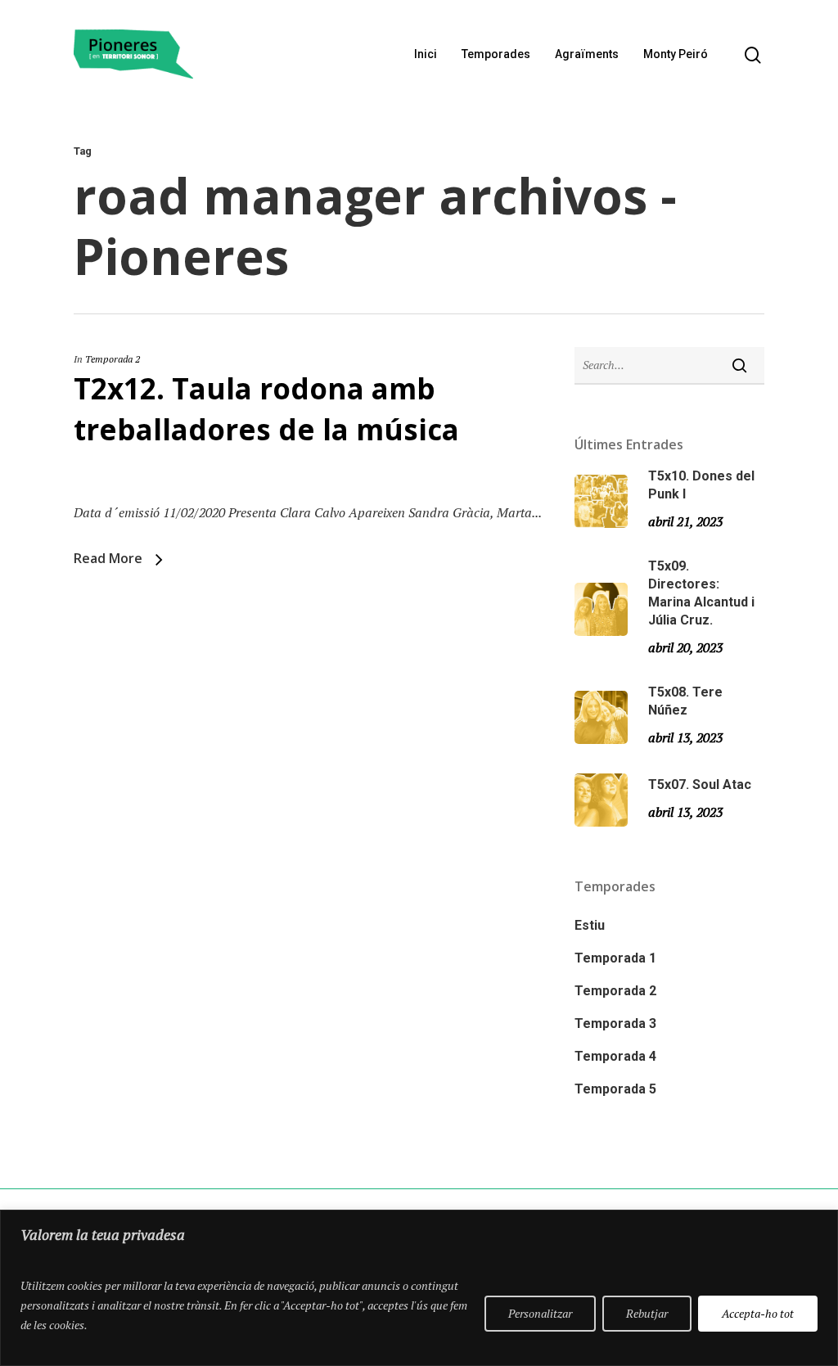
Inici (425, 54)
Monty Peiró (675, 54)
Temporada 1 (615, 958)
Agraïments (587, 54)
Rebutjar (647, 1313)
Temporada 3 (615, 1023)
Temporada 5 (615, 1089)
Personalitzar (540, 1313)
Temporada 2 (112, 359)
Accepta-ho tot (758, 1313)
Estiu (589, 925)
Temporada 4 (615, 1056)
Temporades (496, 54)
